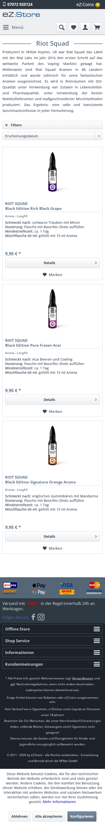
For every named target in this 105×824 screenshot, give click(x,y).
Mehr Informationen (59, 801)
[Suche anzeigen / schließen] (61, 27)
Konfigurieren (82, 816)
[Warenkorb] (97, 27)
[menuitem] (89, 4)
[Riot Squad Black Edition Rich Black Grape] (52, 172)
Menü (17, 27)
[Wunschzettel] (73, 27)
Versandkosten (82, 678)
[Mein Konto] (85, 27)
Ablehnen (19, 816)
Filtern (16, 125)
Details (49, 262)
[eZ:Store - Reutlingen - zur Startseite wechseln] (21, 15)
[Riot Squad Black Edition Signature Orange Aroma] (52, 445)
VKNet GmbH (68, 761)
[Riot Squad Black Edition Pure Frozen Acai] (52, 309)
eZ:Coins (87, 4)
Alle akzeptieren (49, 816)
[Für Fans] (33, 617)
